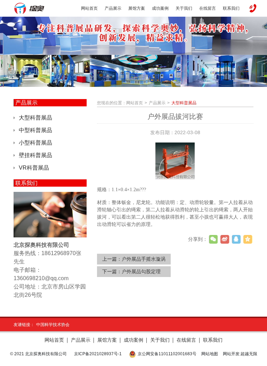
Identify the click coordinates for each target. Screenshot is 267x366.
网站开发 (231, 353)
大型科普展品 (35, 118)
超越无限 (249, 353)
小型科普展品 (35, 143)
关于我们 (160, 340)
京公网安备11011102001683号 (167, 353)
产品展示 (157, 103)
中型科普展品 (35, 130)
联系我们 (212, 340)
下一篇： (131, 271)
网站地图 (209, 353)
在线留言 (186, 340)
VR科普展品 (34, 168)
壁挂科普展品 (35, 155)
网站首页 (134, 103)
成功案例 (133, 340)
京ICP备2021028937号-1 (98, 353)
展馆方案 (107, 340)
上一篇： (133, 259)
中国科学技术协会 (53, 324)
